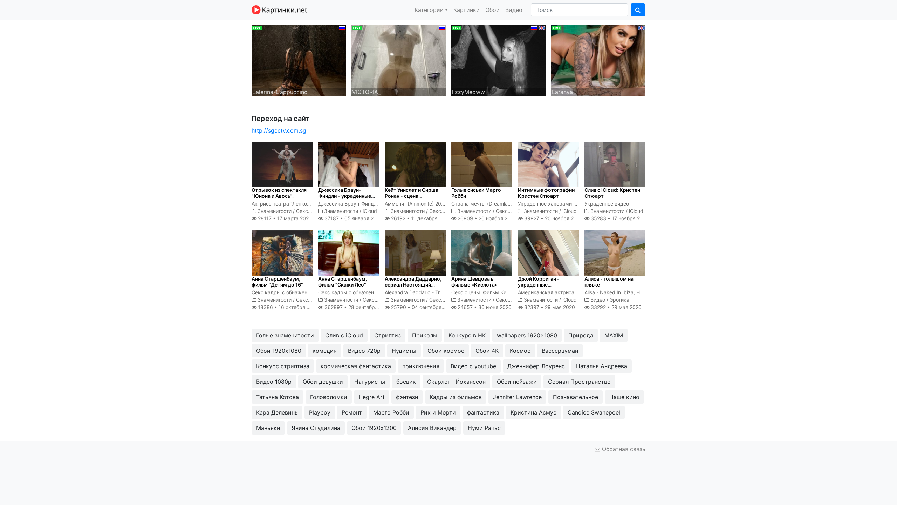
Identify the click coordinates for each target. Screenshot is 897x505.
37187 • (352, 218)
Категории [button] (429, 9)
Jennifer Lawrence (517, 396)
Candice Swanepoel (594, 412)
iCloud (370, 211)
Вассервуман (560, 350)
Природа (580, 335)
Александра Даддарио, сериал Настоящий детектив (413, 285)
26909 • (486, 218)
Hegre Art (371, 396)
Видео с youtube (473, 366)
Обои (492, 9)
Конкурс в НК (467, 335)
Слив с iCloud (344, 335)
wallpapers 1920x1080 (527, 335)
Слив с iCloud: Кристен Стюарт (612, 193)
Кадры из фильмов (456, 396)
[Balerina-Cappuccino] (299, 59)
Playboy (319, 412)
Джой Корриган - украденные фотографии (539, 285)
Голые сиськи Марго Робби (476, 193)
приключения (420, 366)
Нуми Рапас (484, 427)
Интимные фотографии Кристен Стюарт (546, 193)
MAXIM (613, 335)
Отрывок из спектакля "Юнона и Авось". (279, 193)
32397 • (549, 307)
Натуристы (369, 381)
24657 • (484, 307)
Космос (520, 350)
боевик (406, 381)
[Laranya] (598, 59)
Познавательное (575, 396)
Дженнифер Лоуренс (536, 366)
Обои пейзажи (517, 381)
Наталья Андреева (601, 366)
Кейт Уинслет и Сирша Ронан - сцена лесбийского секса (411, 196)
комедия (325, 350)
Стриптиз (387, 335)
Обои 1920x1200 (374, 427)
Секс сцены (310, 211)
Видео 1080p (274, 381)
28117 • (283, 218)
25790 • (422, 307)
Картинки (466, 9)
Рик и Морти (438, 412)
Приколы (424, 335)
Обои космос (445, 350)
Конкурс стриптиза (282, 366)
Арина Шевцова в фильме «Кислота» (474, 282)
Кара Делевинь (277, 412)
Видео (513, 9)
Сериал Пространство (579, 381)
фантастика (483, 412)
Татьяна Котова (277, 396)
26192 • (420, 218)
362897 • (357, 307)
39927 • (553, 218)
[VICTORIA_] (398, 59)
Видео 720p (364, 350)
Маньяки (268, 427)
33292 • (615, 307)
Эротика (619, 300)
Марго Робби (391, 412)
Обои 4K (487, 350)
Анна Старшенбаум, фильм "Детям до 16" (277, 282)
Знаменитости (275, 211)
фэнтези (407, 396)
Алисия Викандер (432, 427)
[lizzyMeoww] (498, 59)
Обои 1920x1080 (278, 350)
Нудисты (404, 350)
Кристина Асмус (533, 412)
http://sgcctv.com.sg (279, 130)
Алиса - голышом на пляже (609, 282)
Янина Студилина (316, 427)
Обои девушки (323, 381)
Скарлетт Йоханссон (456, 381)
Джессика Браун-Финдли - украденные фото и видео (344, 196)
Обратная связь (622, 448)
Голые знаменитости (285, 335)
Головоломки (328, 396)
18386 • (287, 307)
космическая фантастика (356, 366)
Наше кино (624, 396)
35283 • (619, 218)
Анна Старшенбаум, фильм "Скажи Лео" (342, 282)
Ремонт (352, 412)
